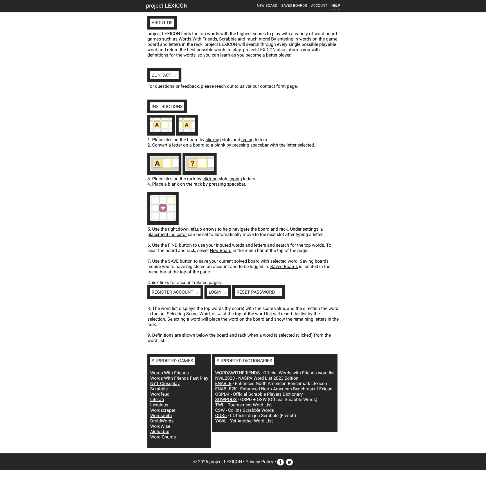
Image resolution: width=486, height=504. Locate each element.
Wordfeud (160, 394)
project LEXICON (167, 5)
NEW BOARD (267, 5)
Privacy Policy (259, 461)
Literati (157, 399)
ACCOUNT (319, 5)
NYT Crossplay (165, 383)
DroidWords (162, 421)
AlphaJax (159, 431)
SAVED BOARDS (294, 5)
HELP (335, 5)
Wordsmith (161, 415)
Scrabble (159, 389)
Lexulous (159, 405)
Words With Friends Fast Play (179, 378)
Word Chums (163, 437)
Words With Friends (169, 372)
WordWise (160, 426)
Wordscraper (162, 410)
